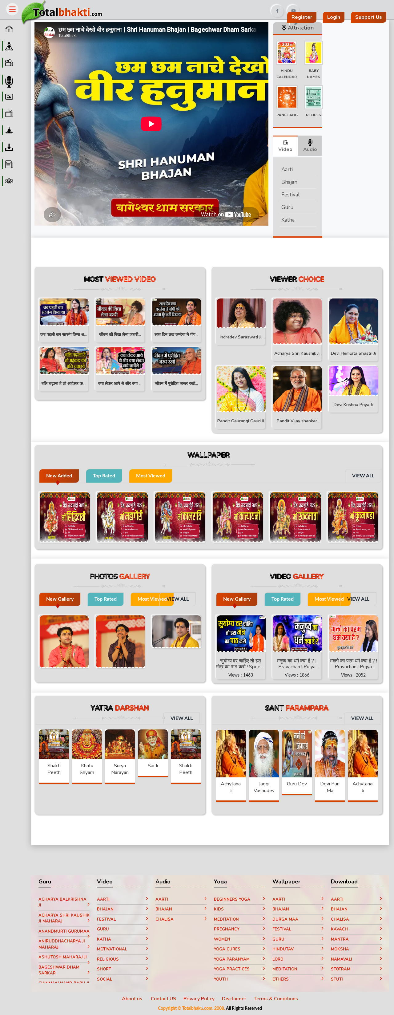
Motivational (112, 949)
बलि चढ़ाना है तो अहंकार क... (64, 383)
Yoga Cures (227, 949)
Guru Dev (297, 783)
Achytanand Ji (233, 787)
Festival (290, 194)
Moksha (340, 949)
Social (104, 979)
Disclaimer (234, 998)
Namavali (341, 959)
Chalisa (164, 919)
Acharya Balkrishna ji (62, 902)
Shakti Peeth (54, 769)
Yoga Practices (232, 969)
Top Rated (104, 475)
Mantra (340, 939)
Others (280, 979)
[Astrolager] (8, 181)
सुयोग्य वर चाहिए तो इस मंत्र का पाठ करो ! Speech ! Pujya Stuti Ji (240, 664)
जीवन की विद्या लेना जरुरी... (120, 335)
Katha (288, 219)
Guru (287, 207)
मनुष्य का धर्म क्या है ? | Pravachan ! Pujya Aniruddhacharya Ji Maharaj (297, 664)
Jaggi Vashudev (264, 787)
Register (301, 17)
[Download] (8, 147)
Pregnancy (226, 929)
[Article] (8, 164)
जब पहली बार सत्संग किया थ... (63, 335)
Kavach (339, 929)
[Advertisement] (216, 9)
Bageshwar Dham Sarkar (58, 970)
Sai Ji (153, 765)
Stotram (340, 969)
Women (222, 939)
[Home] (8, 29)
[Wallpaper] (8, 96)
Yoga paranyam (232, 959)
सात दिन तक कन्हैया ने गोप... (176, 335)
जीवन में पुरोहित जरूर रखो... (176, 383)
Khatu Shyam (87, 769)
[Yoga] (8, 130)
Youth (221, 979)
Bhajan (289, 182)
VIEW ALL (363, 475)
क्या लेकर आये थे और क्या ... (120, 383)
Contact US (163, 998)
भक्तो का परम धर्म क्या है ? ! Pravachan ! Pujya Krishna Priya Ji (353, 664)
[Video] (8, 63)
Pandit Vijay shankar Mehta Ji (297, 422)
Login (333, 17)
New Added (59, 475)
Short (104, 969)
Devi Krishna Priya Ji (353, 405)
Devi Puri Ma (330, 787)
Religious (108, 959)
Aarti (287, 169)
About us (132, 998)
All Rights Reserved (244, 1008)
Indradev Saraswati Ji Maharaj (240, 338)
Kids (219, 909)
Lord (277, 959)
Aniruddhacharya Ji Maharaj (61, 944)
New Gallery (60, 599)
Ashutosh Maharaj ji (62, 957)
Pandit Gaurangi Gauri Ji (240, 421)
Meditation (226, 919)
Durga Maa (285, 919)
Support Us (368, 17)
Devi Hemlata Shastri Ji (353, 353)
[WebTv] (8, 113)
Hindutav (283, 949)
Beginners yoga (232, 899)
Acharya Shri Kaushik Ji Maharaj (297, 354)
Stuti (337, 979)
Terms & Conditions (276, 998)
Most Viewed (150, 475)
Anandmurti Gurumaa (64, 931)
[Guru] (8, 46)
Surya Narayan (120, 769)
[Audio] (8, 79)
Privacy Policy (199, 998)
